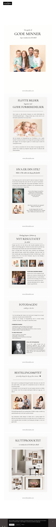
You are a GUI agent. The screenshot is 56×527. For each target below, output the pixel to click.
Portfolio (16, 3)
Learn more (38, 521)
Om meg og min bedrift (15, 3)
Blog (20, 3)
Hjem (14, 3)
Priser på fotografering (17, 3)
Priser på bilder (18, 3)
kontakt (19, 3)
